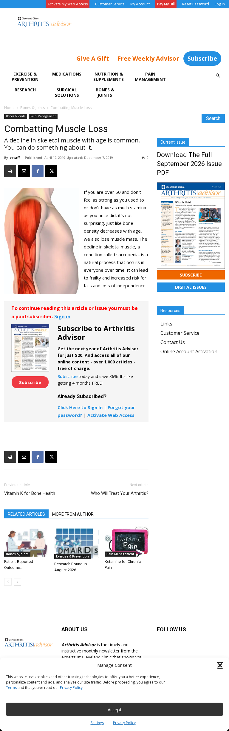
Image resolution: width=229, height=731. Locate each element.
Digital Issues (191, 287)
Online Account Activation (188, 351)
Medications (66, 74)
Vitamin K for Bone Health (29, 493)
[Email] (24, 171)
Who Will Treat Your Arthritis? (119, 493)
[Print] (10, 171)
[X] (51, 171)
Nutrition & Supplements (108, 76)
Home (9, 107)
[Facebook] (38, 171)
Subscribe (202, 58)
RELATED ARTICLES (26, 514)
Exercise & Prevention (25, 76)
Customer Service (110, 4)
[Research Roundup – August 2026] (76, 542)
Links (166, 323)
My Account (140, 4)
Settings (97, 722)
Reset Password (195, 4)
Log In (220, 4)
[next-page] (17, 582)
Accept (115, 709)
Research (25, 90)
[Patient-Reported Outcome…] (26, 541)
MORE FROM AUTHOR (73, 514)
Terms (11, 687)
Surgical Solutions (67, 92)
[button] (220, 665)
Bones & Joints (105, 92)
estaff (15, 157)
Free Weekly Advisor (148, 58)
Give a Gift (92, 58)
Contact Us (172, 342)
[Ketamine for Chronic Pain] (126, 541)
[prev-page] (8, 582)
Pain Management (150, 76)
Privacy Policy (71, 687)
